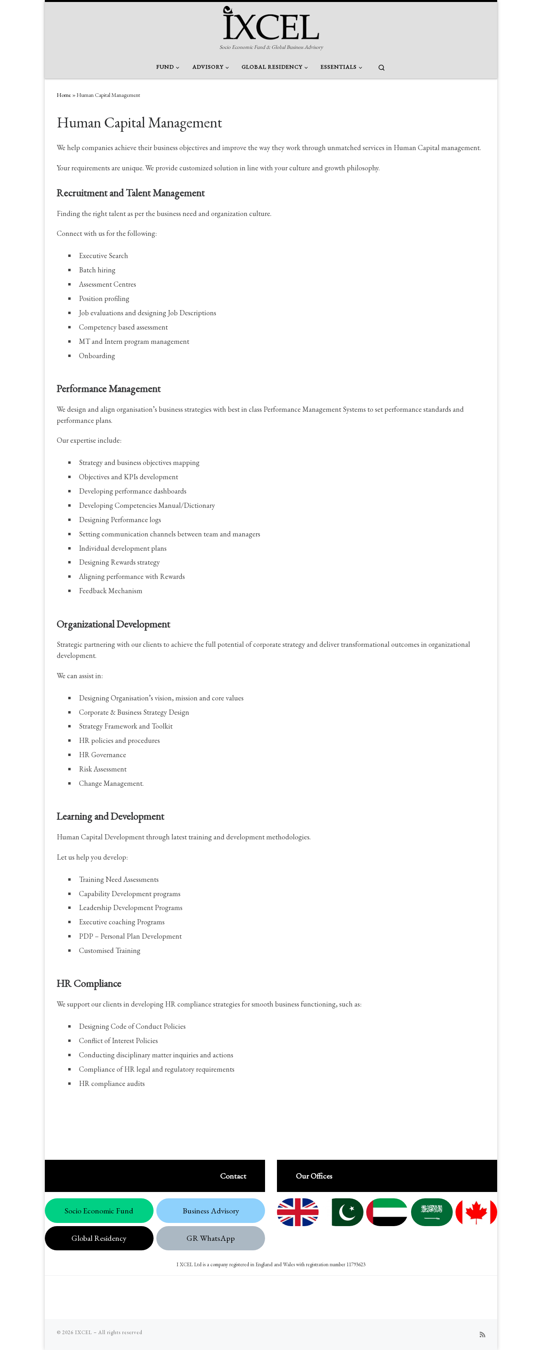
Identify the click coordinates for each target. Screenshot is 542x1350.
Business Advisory (211, 1210)
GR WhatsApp (210, 1238)
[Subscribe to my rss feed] (482, 1335)
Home (64, 94)
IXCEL (83, 1332)
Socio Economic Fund (99, 1210)
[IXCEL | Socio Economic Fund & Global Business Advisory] (271, 21)
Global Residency (99, 1238)
